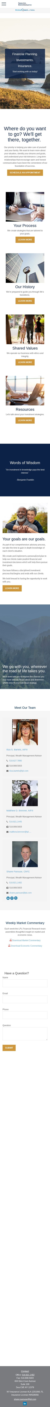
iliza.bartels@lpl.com (18, 771)
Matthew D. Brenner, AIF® (19, 810)
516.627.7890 (15, 761)
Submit (9, 1048)
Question (7, 1025)
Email (5, 993)
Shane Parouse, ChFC (18, 871)
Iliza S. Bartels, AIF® (17, 749)
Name (5, 977)
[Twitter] (15, 898)
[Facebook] (12, 898)
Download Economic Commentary (26, 946)
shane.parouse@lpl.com (20, 893)
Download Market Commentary (26, 940)
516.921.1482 (15, 883)
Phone (6, 1009)
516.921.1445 (15, 822)
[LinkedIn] (8, 898)
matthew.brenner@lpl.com (20, 832)
